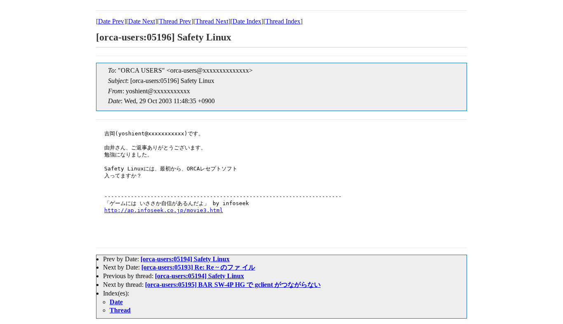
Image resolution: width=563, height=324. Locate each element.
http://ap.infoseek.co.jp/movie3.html (163, 210)
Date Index (246, 21)
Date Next (141, 21)
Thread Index (282, 21)
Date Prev (111, 21)
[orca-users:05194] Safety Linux (185, 259)
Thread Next (211, 21)
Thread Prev (175, 21)
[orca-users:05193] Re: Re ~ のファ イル (198, 267)
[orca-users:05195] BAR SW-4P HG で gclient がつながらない (233, 284)
